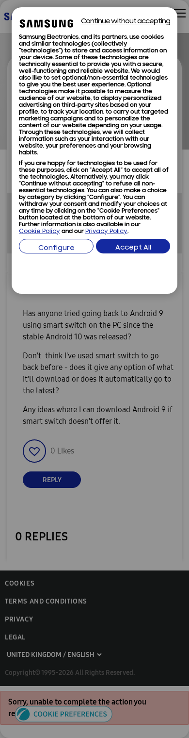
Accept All (133, 248)
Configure (56, 248)
